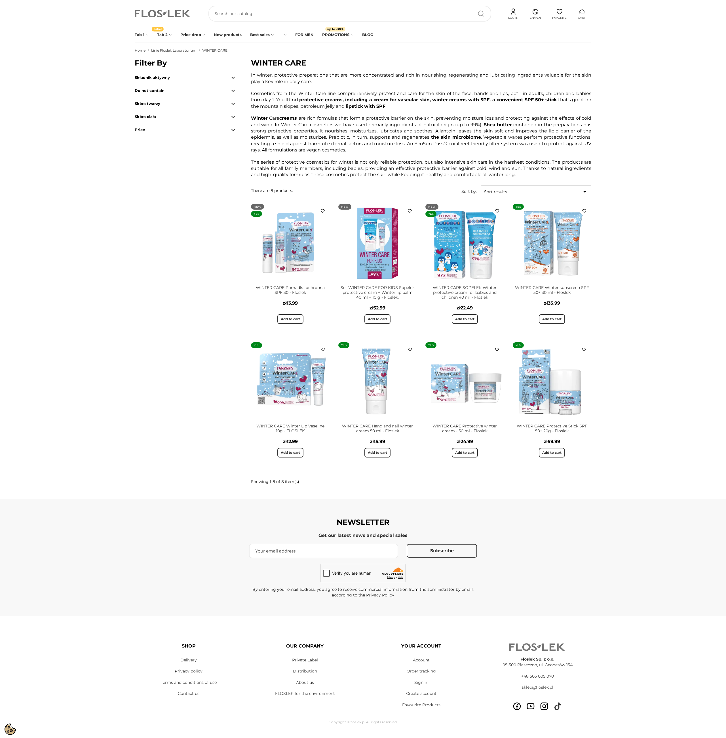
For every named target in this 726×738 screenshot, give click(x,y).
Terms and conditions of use (189, 682)
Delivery (188, 660)
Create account (421, 693)
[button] (535, 13)
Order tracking (421, 671)
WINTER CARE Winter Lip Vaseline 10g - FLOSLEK (290, 428)
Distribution (305, 671)
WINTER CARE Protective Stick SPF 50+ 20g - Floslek (552, 428)
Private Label (305, 660)
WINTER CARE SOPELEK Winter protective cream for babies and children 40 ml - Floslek (465, 292)
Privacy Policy (380, 595)
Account (421, 660)
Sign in (421, 682)
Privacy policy (188, 671)
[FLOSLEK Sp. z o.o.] (163, 14)
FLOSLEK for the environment (305, 693)
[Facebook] (517, 706)
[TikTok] (557, 706)
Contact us (188, 693)
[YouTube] (530, 706)
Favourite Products (421, 704)
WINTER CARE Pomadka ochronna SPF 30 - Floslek (290, 290)
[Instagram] (544, 706)
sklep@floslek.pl (537, 687)
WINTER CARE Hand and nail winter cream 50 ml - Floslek (377, 428)
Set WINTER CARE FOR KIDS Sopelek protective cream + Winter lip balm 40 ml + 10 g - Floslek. (378, 292)
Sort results (536, 191)
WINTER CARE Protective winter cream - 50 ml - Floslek (464, 428)
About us (305, 682)
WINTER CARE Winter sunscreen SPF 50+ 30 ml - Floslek (552, 290)
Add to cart (290, 319)
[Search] (481, 13)
